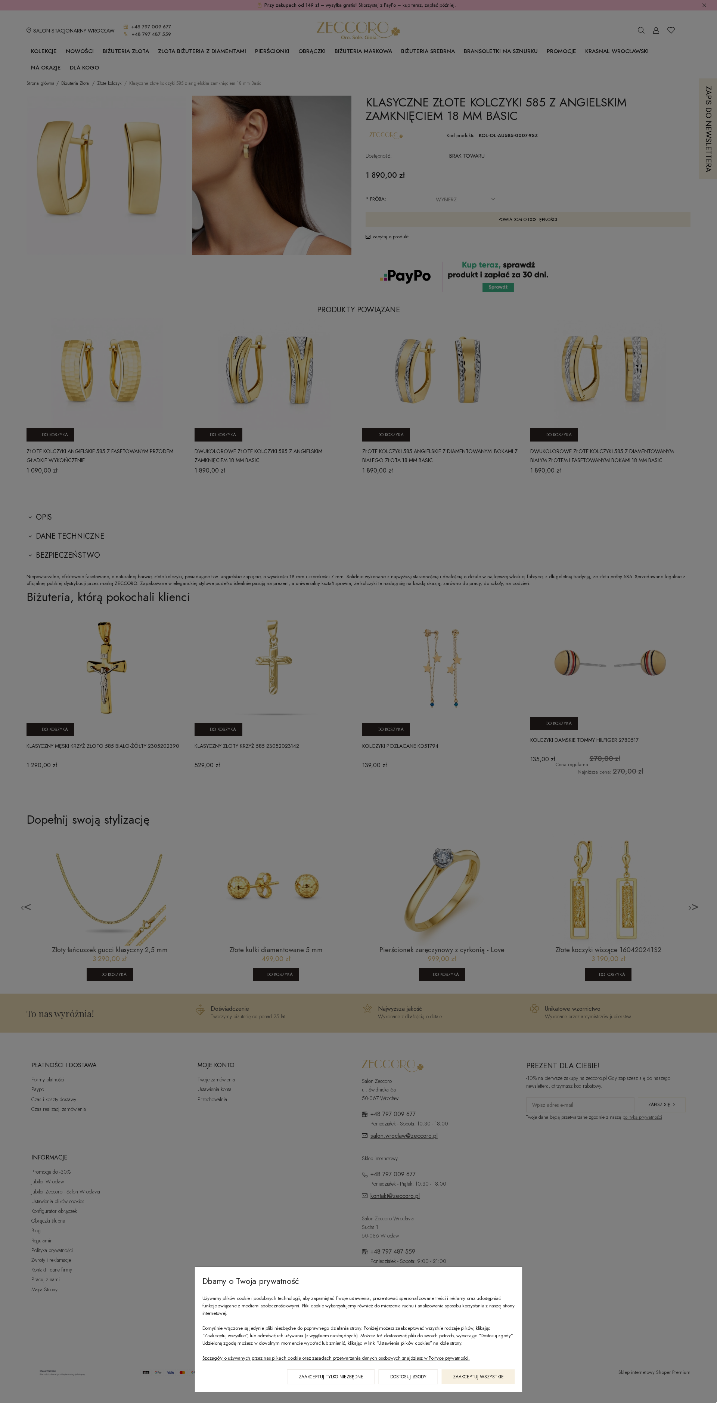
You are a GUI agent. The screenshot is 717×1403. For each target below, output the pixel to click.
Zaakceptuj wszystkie (478, 1376)
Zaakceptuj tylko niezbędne (331, 1376)
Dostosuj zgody (408, 1376)
